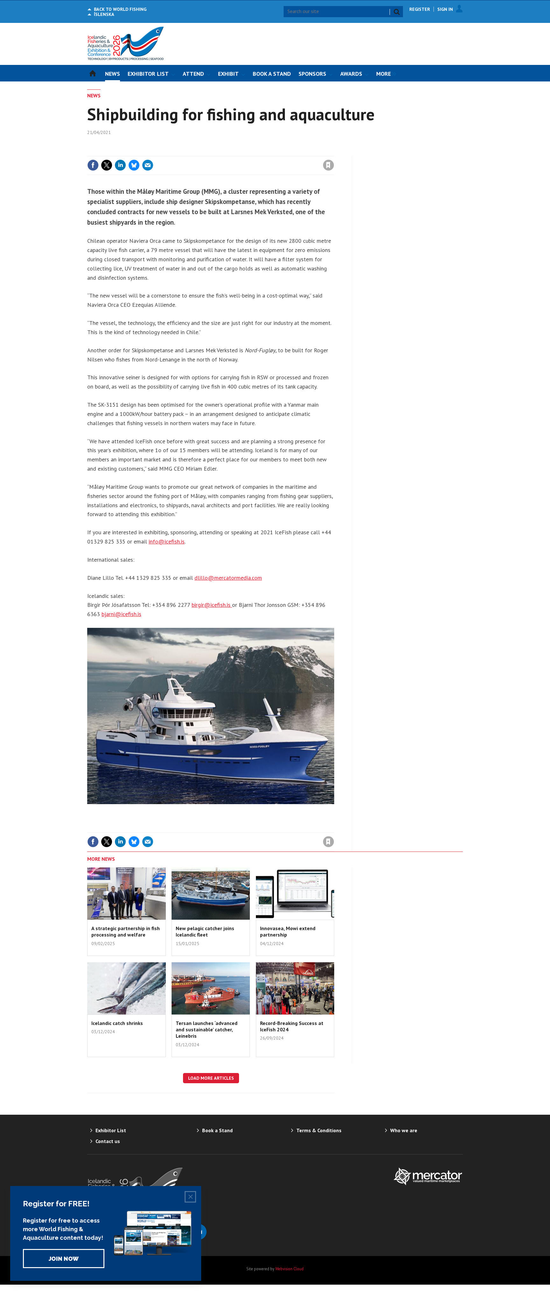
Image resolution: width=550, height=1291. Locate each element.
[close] (333, 152)
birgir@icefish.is (212, 604)
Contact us (107, 1141)
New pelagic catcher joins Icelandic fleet (205, 931)
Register (419, 9)
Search (396, 12)
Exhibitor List (110, 1130)
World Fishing (120, 9)
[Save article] (328, 165)
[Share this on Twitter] (106, 165)
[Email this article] (147, 165)
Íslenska (104, 14)
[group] (384, 73)
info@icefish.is (167, 541)
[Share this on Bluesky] (134, 165)
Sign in (253, 152)
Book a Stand (217, 1130)
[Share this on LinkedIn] (120, 165)
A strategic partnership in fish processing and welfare (125, 931)
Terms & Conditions (319, 1130)
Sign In (445, 9)
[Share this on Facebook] (93, 165)
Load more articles (211, 1078)
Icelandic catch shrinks (117, 1023)
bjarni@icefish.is (121, 614)
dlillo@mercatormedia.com (228, 577)
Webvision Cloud (289, 1268)
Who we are (403, 1130)
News (94, 95)
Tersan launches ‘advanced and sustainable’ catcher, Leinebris (206, 1029)
